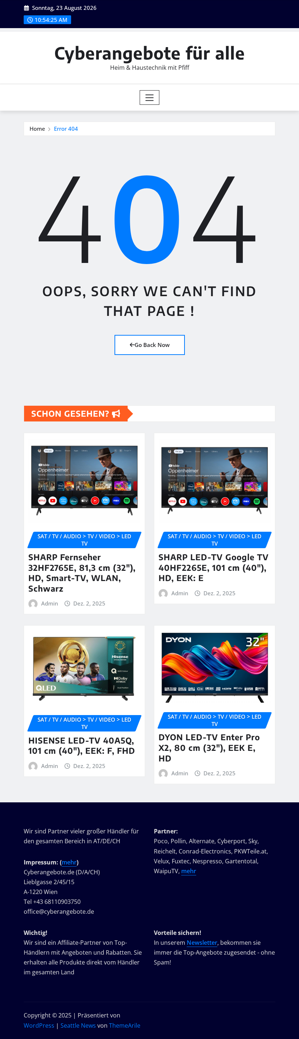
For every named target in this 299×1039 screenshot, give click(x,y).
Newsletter (202, 943)
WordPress (39, 1025)
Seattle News (78, 1025)
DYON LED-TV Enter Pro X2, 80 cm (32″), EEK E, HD (209, 747)
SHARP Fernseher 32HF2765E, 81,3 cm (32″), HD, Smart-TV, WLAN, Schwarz (82, 572)
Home (37, 128)
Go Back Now (152, 344)
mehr (69, 862)
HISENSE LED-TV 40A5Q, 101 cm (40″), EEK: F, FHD (81, 745)
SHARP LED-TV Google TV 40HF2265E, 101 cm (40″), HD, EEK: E (214, 567)
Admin (49, 603)
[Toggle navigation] (150, 97)
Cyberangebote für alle (149, 52)
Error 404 (66, 128)
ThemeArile (124, 1025)
